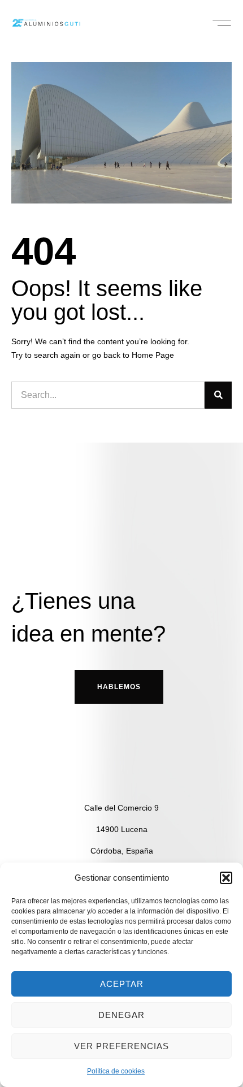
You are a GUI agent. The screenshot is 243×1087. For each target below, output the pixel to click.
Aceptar (122, 984)
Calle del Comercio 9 (121, 807)
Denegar (121, 1015)
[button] (226, 878)
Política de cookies (116, 1071)
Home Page (153, 355)
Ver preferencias (121, 1046)
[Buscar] (218, 395)
